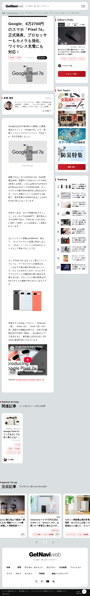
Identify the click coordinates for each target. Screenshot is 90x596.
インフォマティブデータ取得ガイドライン (42, 591)
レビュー (61, 24)
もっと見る (46, 111)
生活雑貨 (63, 567)
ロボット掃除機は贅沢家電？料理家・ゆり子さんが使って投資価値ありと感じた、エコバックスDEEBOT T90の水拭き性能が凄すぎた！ (45, 523)
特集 (8, 567)
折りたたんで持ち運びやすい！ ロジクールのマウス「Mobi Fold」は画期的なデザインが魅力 (72, 52)
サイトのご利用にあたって (9, 591)
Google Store (34, 379)
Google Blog (22, 379)
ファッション (75, 567)
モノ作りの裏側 (75, 24)
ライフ (9, 573)
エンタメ (28, 573)
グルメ (18, 573)
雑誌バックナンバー (60, 573)
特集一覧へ (72, 167)
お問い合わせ (5, 594)
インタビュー (68, 24)
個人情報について (24, 591)
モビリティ (51, 567)
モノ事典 (82, 24)
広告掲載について (61, 591)
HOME (3, 13)
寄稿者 (42, 573)
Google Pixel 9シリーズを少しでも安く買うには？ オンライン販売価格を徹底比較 (12, 434)
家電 (23, 517)
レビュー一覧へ (71, 74)
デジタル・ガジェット (13, 13)
